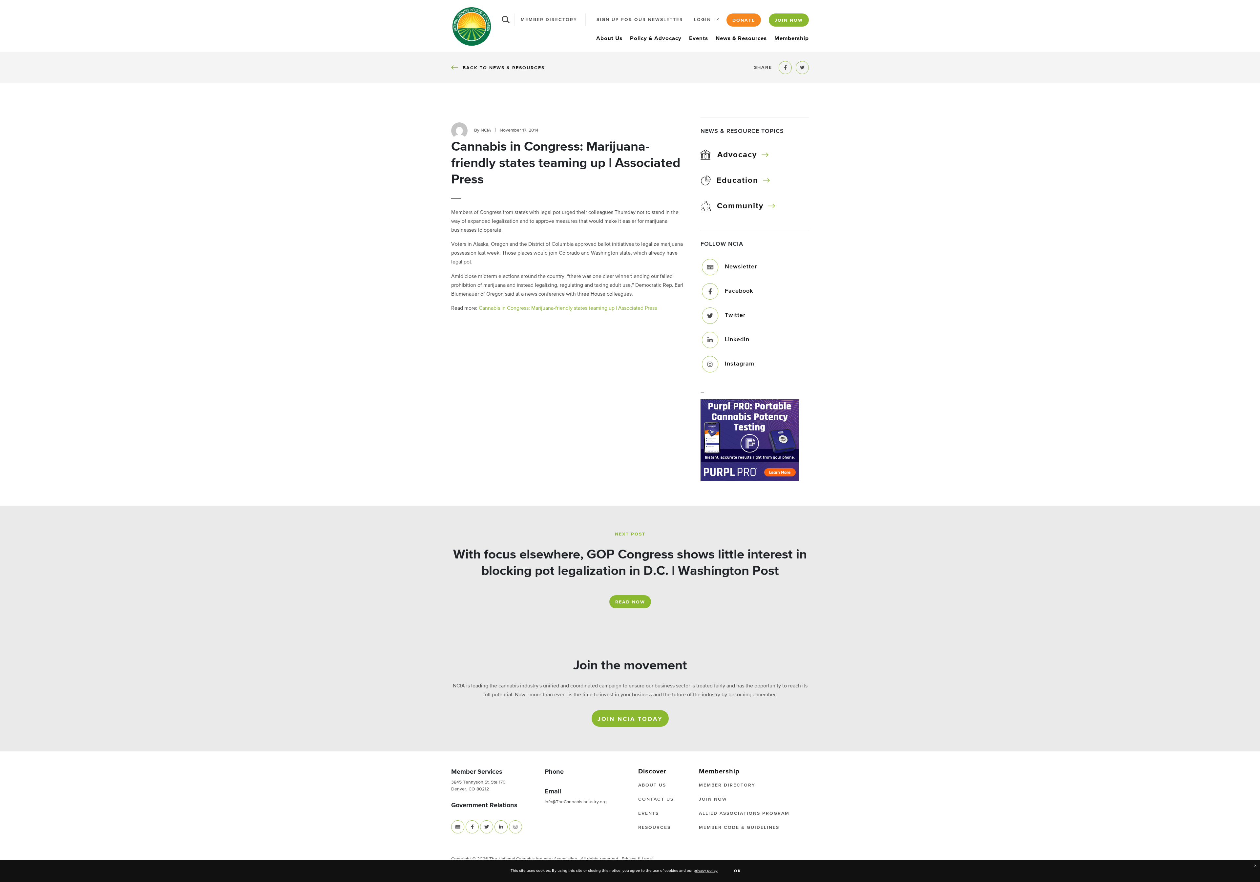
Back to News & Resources (503, 67)
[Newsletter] (710, 267)
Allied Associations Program (744, 813)
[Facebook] (710, 291)
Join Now (789, 20)
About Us (609, 38)
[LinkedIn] (710, 340)
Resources (654, 827)
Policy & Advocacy (656, 38)
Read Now (630, 602)
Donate (743, 20)
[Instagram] (710, 364)
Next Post (630, 534)
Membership (791, 38)
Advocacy (737, 155)
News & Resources (741, 38)
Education (737, 180)
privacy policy (706, 871)
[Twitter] (710, 315)
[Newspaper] (457, 826)
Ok (738, 871)
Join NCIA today (630, 719)
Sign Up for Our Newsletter (640, 19)
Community (740, 206)
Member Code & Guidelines (739, 827)
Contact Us (656, 799)
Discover (652, 771)
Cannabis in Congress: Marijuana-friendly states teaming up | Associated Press (568, 308)
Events (698, 38)
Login (702, 19)
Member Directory (549, 19)
